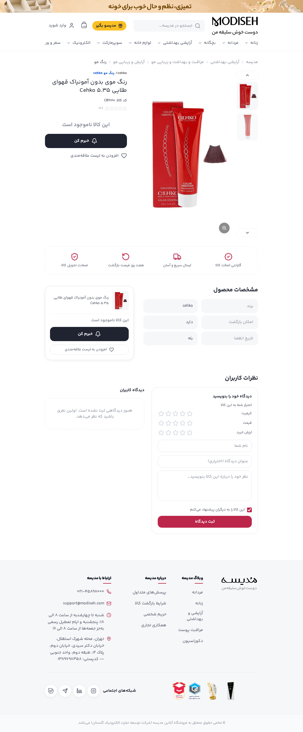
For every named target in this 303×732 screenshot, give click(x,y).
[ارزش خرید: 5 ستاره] (161, 432)
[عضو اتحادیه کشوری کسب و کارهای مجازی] (194, 691)
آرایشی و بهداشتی (195, 616)
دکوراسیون (193, 641)
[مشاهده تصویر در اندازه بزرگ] (186, 154)
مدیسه (252, 62)
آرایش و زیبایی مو (129, 62)
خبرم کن (81, 141)
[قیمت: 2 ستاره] (182, 423)
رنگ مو (100, 62)
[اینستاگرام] (93, 691)
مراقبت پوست (190, 630)
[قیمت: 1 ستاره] (189, 423)
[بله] (51, 691)
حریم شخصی (155, 614)
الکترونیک (81, 43)
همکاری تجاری (153, 625)
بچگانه (210, 43)
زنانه (254, 43)
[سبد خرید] (84, 24)
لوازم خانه (142, 43)
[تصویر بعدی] (247, 233)
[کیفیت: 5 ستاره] (161, 413)
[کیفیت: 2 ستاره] (182, 413)
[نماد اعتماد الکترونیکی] (249, 691)
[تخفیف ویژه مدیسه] (151, 6)
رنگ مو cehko (103, 73)
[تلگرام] (65, 691)
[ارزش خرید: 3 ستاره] (175, 432)
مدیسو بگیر (106, 26)
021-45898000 (90, 591)
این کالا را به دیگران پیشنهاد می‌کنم (217, 510)
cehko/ (121, 73)
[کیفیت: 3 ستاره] (175, 413)
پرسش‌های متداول (149, 592)
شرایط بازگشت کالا (150, 603)
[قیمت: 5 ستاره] (161, 423)
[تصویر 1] (247, 96)
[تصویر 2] (247, 127)
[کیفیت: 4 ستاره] (168, 413)
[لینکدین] (79, 691)
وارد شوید (57, 25)
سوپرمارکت (112, 43)
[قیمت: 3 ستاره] (175, 423)
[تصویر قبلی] (247, 75)
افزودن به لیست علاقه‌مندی (94, 156)
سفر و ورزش (50, 43)
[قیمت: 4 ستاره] (168, 423)
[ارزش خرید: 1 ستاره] (189, 432)
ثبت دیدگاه (205, 521)
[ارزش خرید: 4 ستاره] (168, 432)
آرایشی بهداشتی (177, 43)
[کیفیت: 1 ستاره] (189, 413)
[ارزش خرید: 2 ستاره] (182, 432)
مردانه (233, 43)
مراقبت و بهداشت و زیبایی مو (177, 62)
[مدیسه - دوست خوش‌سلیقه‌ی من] (235, 25)
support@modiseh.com (83, 603)
